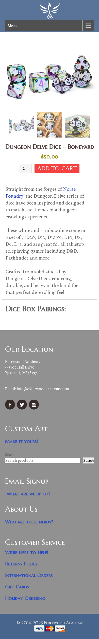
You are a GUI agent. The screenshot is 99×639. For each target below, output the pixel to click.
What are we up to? (29, 494)
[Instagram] (34, 408)
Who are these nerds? (29, 522)
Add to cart (57, 168)
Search (11, 454)
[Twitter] (22, 408)
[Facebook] (10, 408)
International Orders (29, 575)
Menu (13, 26)
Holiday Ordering (25, 598)
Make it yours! (21, 441)
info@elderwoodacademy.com (43, 389)
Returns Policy (21, 564)
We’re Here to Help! (26, 552)
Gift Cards (17, 587)
